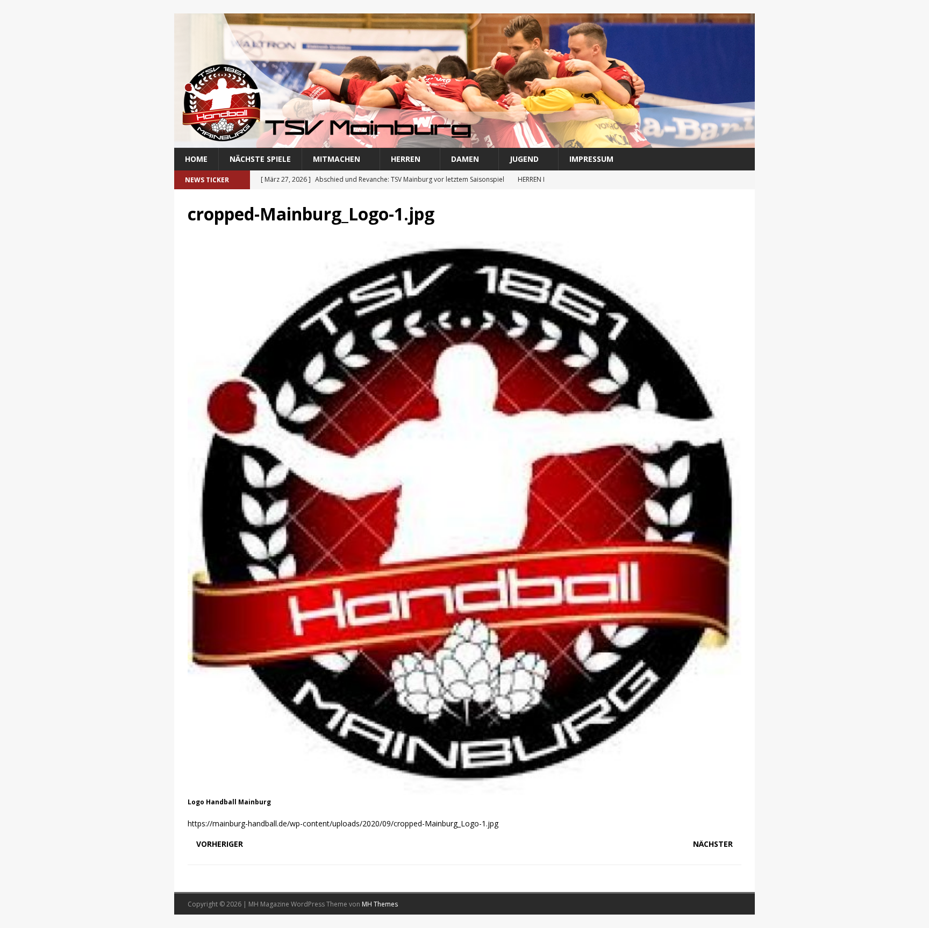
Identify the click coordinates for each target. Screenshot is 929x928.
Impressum (591, 159)
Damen (465, 159)
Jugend (524, 159)
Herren (405, 159)
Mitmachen (336, 159)
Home (196, 159)
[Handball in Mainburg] (464, 142)
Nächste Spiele (260, 159)
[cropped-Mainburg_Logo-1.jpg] (464, 789)
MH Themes (380, 904)
